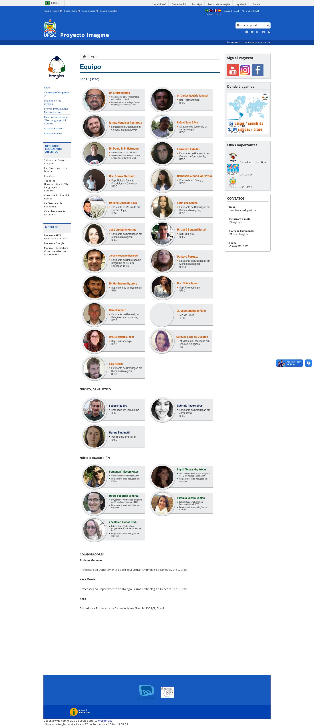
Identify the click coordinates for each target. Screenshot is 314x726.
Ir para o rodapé (108, 11)
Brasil (55, 3)
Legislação (241, 4)
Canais (256, 4)
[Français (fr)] (215, 10)
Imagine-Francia (53, 133)
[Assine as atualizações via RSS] (268, 32)
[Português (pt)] (206, 10)
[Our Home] (233, 187)
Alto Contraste (250, 10)
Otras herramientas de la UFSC (55, 213)
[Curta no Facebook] (246, 32)
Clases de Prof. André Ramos (56, 197)
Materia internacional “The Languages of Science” (56, 120)
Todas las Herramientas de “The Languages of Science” (56, 185)
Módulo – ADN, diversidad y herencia (56, 237)
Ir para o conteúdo (52, 11)
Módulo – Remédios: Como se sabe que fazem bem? (56, 251)
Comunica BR (179, 4)
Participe (197, 4)
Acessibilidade (231, 10)
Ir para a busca (89, 11)
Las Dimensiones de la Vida (56, 169)
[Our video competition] (233, 162)
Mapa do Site (214, 14)
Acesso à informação (219, 4)
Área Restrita (234, 42)
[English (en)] (211, 10)
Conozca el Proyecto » (56, 94)
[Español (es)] (219, 10)
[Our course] (233, 174)
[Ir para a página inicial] (83, 56)
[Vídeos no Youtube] (257, 32)
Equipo (94, 56)
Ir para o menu (71, 11)
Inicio (47, 87)
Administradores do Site (258, 42)
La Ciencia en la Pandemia (53, 205)
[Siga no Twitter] (252, 32)
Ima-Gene (49, 176)
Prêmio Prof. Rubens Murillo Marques (56, 110)
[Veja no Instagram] (263, 32)
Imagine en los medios (52, 102)
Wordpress (105, 720)
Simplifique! (159, 4)
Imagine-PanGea (53, 128)
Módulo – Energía (54, 243)
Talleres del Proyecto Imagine (56, 161)
